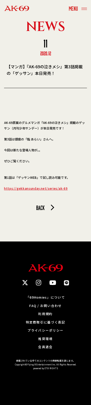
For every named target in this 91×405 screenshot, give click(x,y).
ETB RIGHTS (51, 368)
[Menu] (84, 8)
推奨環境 (45, 339)
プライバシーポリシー (46, 330)
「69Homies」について (45, 297)
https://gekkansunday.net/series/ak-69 (36, 188)
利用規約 (45, 314)
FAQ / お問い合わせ (45, 305)
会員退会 (45, 347)
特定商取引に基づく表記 (45, 322)
